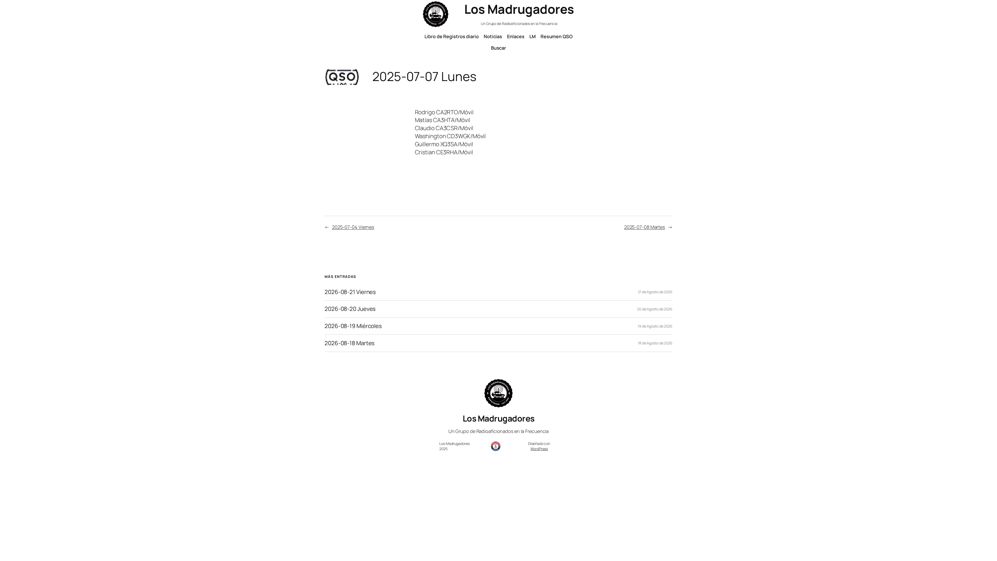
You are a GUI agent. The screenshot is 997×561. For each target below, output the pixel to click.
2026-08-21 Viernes (350, 292)
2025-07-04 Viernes (353, 227)
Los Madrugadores (519, 9)
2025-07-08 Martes (644, 227)
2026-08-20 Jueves (350, 309)
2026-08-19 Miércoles (353, 326)
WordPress (539, 448)
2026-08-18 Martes (350, 343)
